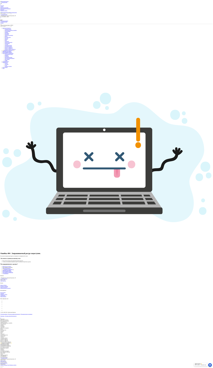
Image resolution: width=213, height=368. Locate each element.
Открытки (7, 56)
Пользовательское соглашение (26, 314)
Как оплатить (3, 292)
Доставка (2, 5)
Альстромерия (7, 31)
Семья (6, 60)
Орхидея (6, 38)
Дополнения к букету (9, 54)
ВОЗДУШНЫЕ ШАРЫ (7, 271)
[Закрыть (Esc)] (0, 366)
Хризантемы (7, 43)
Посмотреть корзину (4, 20)
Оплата (1, 6)
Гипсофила (7, 33)
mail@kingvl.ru (3, 280)
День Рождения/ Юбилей (9, 58)
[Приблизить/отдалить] (3, 366)
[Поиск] (11, 26)
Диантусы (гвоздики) (9, 35)
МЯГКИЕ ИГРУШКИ (7, 270)
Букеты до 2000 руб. (9, 48)
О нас (6, 65)
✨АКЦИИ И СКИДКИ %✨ (8, 269)
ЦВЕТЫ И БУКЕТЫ (6, 268)
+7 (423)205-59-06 (3, 2)
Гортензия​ (7, 34)
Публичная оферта (3, 314)
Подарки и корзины (4, 286)
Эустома (6, 44)
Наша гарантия (3, 296)
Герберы (6, 32)
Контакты (2, 9)
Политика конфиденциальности (14, 314)
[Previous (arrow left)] (0, 367)
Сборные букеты (8, 29)
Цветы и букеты (3, 285)
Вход (4, 68)
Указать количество (8, 42)
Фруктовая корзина (8, 57)
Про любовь (7, 59)
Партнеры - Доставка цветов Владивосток (8, 316)
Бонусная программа (4, 7)
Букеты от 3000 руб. (8, 47)
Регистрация (5, 67)
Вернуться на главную (7, 266)
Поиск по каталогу (4, 287)
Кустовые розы (8, 37)
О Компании (2, 295)
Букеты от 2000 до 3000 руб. (10, 49)
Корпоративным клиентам (5, 8)
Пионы (6, 39)
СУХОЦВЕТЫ (5, 273)
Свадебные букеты (8, 46)
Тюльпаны (7, 41)
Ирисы (6, 36)
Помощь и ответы (3, 10)
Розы (6, 40)
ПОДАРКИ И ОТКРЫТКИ (8, 272)
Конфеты (6, 55)
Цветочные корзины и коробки (11, 30)
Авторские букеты (8, 45)
